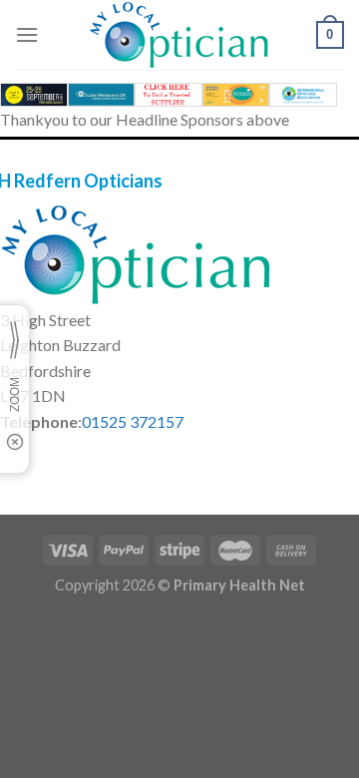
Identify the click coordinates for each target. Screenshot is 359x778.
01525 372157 (132, 421)
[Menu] (27, 34)
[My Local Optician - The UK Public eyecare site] (179, 35)
